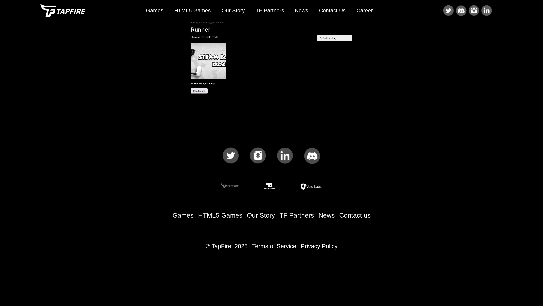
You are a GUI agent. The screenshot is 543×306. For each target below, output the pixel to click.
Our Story (233, 10)
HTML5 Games (192, 10)
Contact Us (332, 10)
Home (194, 22)
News (301, 10)
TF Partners (270, 10)
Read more (199, 91)
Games (154, 10)
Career (364, 10)
